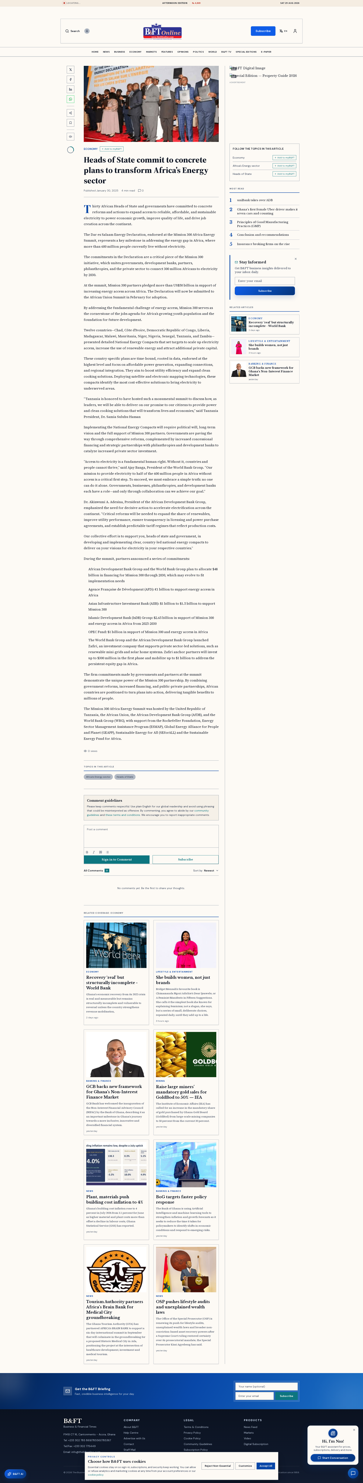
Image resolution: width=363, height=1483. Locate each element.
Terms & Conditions (196, 1427)
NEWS (106, 51)
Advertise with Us (134, 1438)
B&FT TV (226, 51)
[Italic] (94, 852)
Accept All (266, 1465)
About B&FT (131, 1427)
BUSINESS (119, 51)
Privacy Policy (192, 1432)
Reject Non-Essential (218, 1465)
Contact (129, 1444)
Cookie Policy (192, 1438)
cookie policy (95, 1474)
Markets (249, 1432)
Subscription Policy (196, 1449)
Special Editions (246, 51)
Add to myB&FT (113, 148)
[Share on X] (70, 69)
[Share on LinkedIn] (70, 89)
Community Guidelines (198, 1444)
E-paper (266, 51)
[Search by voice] (87, 31)
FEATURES (167, 51)
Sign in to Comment (117, 859)
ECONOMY (135, 51)
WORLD (212, 51)
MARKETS (151, 51)
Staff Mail (130, 1449)
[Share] (70, 113)
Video (247, 1438)
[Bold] (87, 852)
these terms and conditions (122, 815)
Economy (91, 149)
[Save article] (70, 123)
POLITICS (198, 51)
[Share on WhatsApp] (70, 99)
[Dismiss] (295, 258)
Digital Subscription (256, 1444)
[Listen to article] (70, 136)
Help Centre (131, 1432)
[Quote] (101, 852)
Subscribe (263, 31)
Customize (245, 1465)
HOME (95, 51)
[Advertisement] (264, 111)
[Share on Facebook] (70, 79)
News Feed (250, 1427)
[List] (107, 852)
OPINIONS (182, 51)
